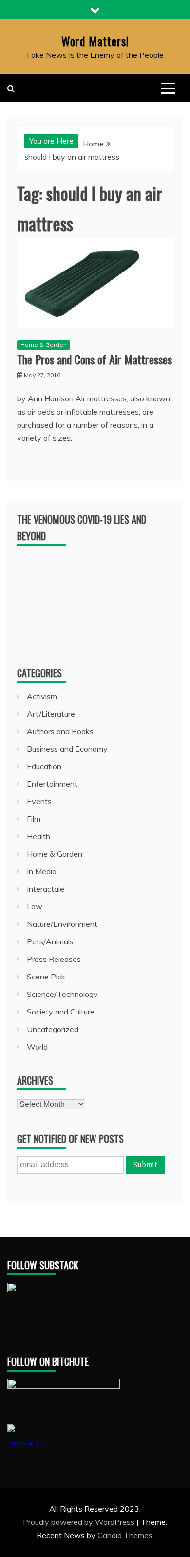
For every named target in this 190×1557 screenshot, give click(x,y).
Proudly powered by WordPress (79, 1522)
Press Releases (54, 959)
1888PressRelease (27, 1443)
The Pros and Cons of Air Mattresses (94, 359)
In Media (42, 871)
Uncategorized (52, 1029)
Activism (42, 696)
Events (39, 801)
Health (38, 836)
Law (34, 906)
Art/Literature (51, 714)
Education (44, 766)
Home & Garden (43, 344)
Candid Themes (124, 1535)
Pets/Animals (50, 941)
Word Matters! (95, 41)
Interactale (45, 889)
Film (33, 819)
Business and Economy (67, 749)
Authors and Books (60, 731)
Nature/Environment (62, 924)
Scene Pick (46, 976)
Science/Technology (62, 994)
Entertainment (52, 784)
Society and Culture (61, 1011)
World (37, 1046)
